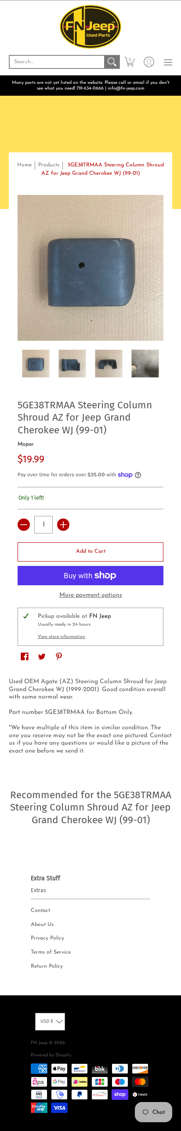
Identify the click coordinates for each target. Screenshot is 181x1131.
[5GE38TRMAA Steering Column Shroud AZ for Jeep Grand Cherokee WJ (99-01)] (36, 363)
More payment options (90, 595)
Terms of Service (51, 952)
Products (48, 165)
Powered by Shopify (51, 1055)
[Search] (112, 61)
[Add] (63, 525)
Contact (40, 910)
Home (24, 165)
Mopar (26, 444)
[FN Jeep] (90, 26)
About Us (42, 924)
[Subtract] (24, 525)
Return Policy (47, 966)
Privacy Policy (47, 938)
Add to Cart (90, 551)
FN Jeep (39, 1043)
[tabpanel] (90, 718)
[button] (129, 62)
